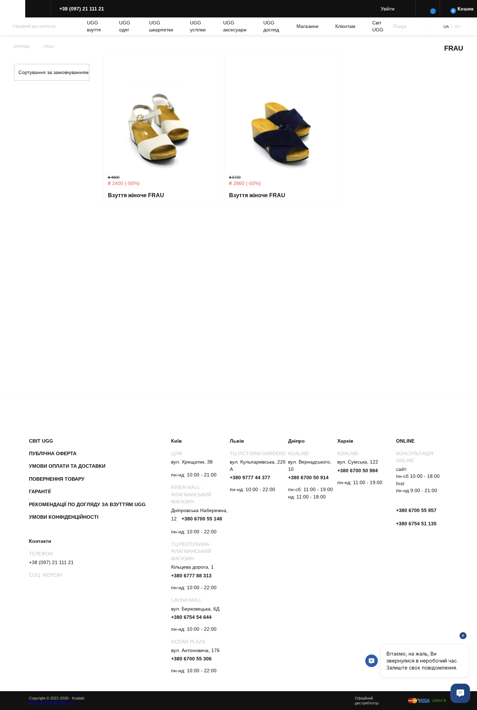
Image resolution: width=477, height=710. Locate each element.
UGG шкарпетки (161, 26)
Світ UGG (377, 26)
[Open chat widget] (460, 693)
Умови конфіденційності (63, 517)
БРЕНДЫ (22, 46)
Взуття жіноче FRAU (136, 195)
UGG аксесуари (235, 26)
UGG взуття (94, 26)
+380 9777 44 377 (250, 477)
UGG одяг (124, 26)
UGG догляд (271, 26)
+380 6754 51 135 (416, 523)
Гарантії (40, 491)
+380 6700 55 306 (191, 658)
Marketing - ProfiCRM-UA (50, 703)
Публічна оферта (52, 453)
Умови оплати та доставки (67, 466)
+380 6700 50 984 (357, 470)
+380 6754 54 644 (191, 617)
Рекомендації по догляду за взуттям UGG (87, 504)
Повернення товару (57, 479)
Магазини (307, 26)
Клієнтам (345, 26)
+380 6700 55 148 (202, 519)
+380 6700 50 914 (308, 477)
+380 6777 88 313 (191, 575)
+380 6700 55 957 (416, 510)
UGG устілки (198, 26)
